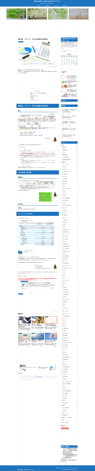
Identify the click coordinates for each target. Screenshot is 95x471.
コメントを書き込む (37, 376)
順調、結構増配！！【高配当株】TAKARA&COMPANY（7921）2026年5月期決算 (69, 123)
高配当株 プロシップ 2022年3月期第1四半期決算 (38, 93)
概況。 (32, 94)
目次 (36, 91)
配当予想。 (32, 98)
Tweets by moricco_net (65, 102)
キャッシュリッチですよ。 (34, 100)
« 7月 (62, 67)
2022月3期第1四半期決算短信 (26, 129)
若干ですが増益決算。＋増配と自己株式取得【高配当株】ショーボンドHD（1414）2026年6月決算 (69, 110)
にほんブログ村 (63, 426)
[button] (51, 64)
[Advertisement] (37, 30)
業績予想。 (32, 97)
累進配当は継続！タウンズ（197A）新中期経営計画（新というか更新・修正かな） (69, 129)
